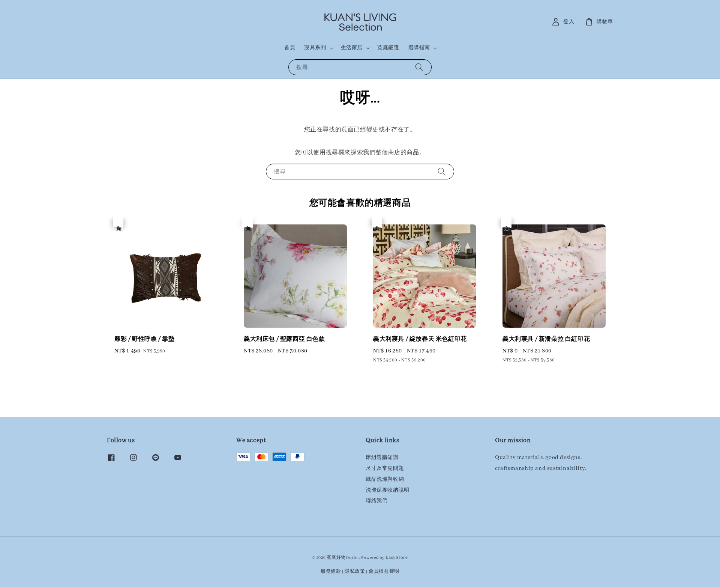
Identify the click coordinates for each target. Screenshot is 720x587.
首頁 (289, 48)
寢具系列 (315, 48)
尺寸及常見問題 (385, 468)
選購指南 (419, 48)
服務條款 (331, 571)
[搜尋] (419, 67)
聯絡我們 (376, 501)
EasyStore (397, 557)
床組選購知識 (382, 458)
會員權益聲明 (384, 571)
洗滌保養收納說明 (388, 490)
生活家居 (352, 48)
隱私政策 (355, 571)
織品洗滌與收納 (385, 479)
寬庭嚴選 (388, 48)
